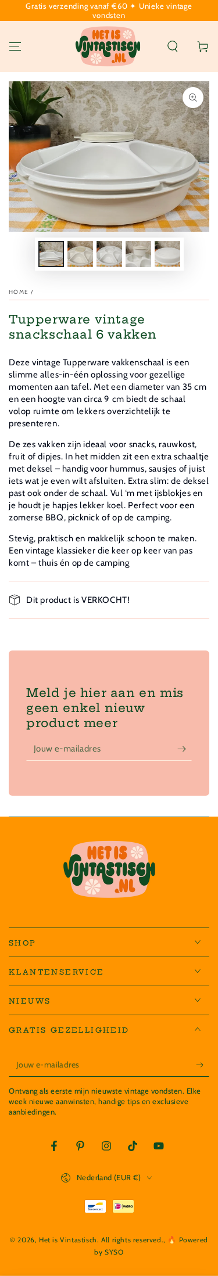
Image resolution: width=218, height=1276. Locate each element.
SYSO (114, 1252)
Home (18, 292)
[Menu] (15, 46)
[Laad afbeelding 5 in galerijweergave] (167, 254)
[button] (173, 46)
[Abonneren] (184, 749)
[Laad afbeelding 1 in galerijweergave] (51, 254)
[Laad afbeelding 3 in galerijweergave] (109, 254)
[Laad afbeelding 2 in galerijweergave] (80, 254)
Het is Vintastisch (68, 1239)
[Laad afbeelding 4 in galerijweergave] (138, 254)
